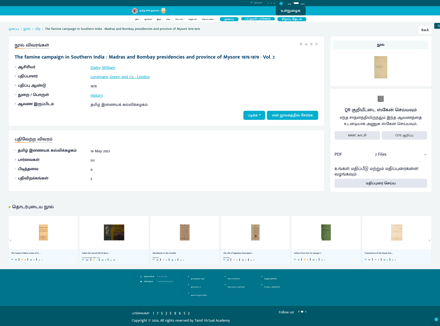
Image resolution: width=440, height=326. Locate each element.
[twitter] (306, 311)
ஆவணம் (148, 19)
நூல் (137, 19)
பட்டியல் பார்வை (258, 18)
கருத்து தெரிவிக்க (270, 278)
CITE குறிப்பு (404, 135)
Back (425, 30)
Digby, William (103, 67)
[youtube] (303, 311)
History (97, 95)
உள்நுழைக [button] (290, 11)
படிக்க (253, 115)
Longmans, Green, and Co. (112, 76)
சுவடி (168, 19)
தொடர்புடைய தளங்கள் (236, 287)
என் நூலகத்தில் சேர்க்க (292, 115)
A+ (274, 3)
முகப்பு (229, 19)
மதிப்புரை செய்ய (381, 183)
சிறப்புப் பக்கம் (208, 19)
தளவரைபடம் (196, 287)
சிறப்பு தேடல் (292, 19)
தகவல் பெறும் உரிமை (199, 295)
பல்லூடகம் (192, 19)
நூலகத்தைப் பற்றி (197, 278)
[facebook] (299, 311)
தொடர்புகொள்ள (234, 278)
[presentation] (11, 240)
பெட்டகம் (179, 19)
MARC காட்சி (357, 135)
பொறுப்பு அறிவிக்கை (272, 287)
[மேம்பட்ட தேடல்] (437, 26)
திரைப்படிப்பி (258, 3)
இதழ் (159, 19)
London (143, 76)
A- (268, 3)
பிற (37, 28)
